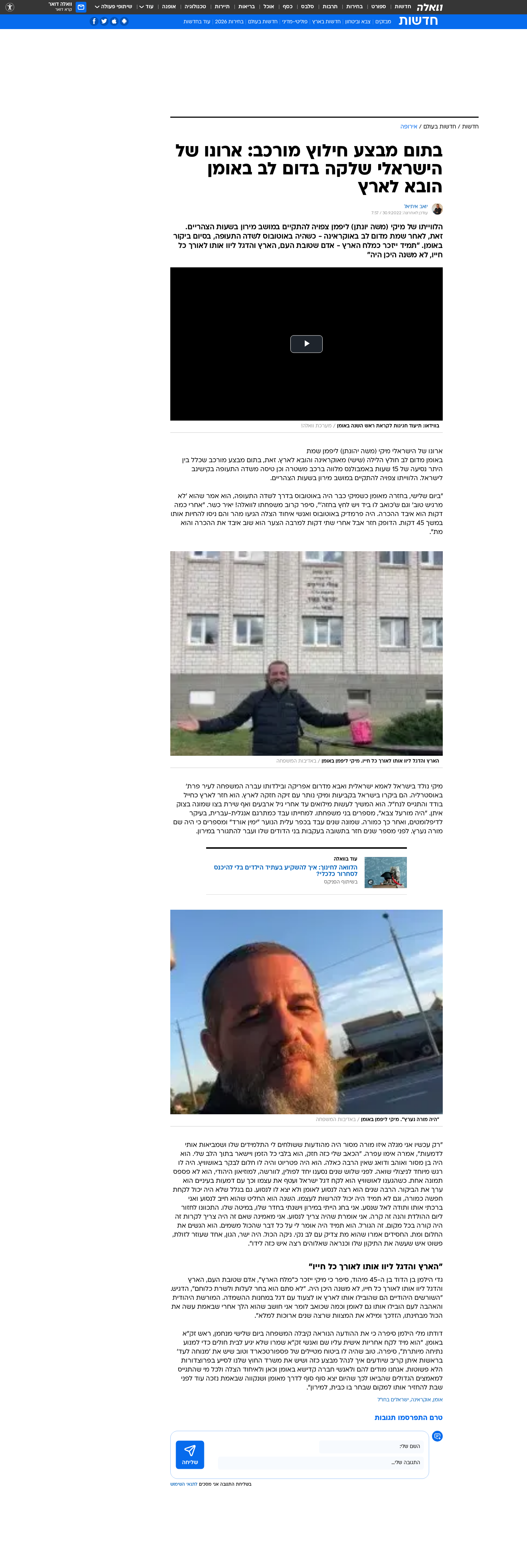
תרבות (330, 7)
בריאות (246, 7)
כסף (288, 7)
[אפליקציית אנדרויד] (124, 21)
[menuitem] (398, 7)
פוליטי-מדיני (295, 22)
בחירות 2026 (229, 22)
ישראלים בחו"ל (393, 1400)
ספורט (378, 7)
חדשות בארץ (326, 22)
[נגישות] (9, 7)
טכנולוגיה (195, 7)
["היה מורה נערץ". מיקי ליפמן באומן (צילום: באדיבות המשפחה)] (306, 1018)
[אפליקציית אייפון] (114, 21)
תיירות (222, 7)
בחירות (354, 7)
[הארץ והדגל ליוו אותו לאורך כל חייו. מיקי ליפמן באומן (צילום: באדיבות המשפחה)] (306, 659)
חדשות (403, 7)
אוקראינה (421, 1400)
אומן (438, 1400)
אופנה (169, 7)
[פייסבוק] (94, 21)
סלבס (307, 7)
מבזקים (383, 22)
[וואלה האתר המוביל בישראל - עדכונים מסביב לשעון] (430, 7)
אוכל (269, 7)
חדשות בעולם (262, 22)
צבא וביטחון (358, 22)
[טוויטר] (104, 21)
